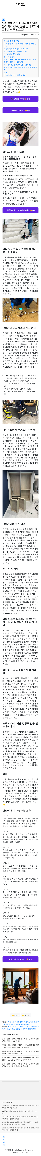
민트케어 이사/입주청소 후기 (15, 75)
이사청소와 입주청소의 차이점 (16, 51)
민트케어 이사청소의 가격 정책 (16, 49)
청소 (3, 19)
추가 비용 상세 (9, 57)
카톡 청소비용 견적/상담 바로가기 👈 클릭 (21, 210)
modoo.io (25, 1152)
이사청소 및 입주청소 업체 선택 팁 (17, 65)
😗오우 (25, 1015)
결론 (5, 72)
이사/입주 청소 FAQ (11, 41)
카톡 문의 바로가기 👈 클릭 (20, 110)
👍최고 (15, 1015)
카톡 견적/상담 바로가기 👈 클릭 (20, 959)
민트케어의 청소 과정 (12, 54)
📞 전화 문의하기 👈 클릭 (20, 99)
